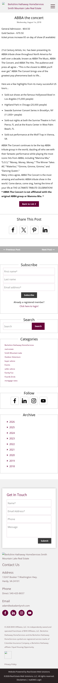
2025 (12, 427)
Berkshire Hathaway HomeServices (19, 345)
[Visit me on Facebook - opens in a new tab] (15, 401)
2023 (12, 438)
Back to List (28, 204)
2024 (12, 433)
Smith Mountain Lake (13, 353)
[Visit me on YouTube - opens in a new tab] (43, 401)
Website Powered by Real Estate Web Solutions (29, 671)
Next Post (47, 249)
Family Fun (9, 372)
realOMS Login (35, 679)
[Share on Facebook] (13, 230)
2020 (12, 455)
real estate (9, 349)
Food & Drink (10, 377)
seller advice (10, 369)
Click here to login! (29, 306)
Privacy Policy (10, 664)
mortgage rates (11, 380)
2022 (12, 444)
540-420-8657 (17, 593)
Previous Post (13, 249)
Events (7, 365)
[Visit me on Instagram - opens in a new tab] (34, 401)
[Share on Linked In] (45, 230)
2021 (12, 449)
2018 (12, 466)
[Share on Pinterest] (34, 230)
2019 (12, 460)
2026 (12, 421)
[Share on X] (24, 230)
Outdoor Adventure (13, 357)
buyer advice (10, 361)
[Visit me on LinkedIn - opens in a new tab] (24, 401)
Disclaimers (22, 679)
